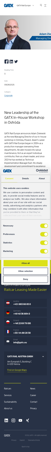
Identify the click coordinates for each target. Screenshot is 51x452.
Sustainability (10, 402)
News (32, 389)
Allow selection (25, 271)
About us (8, 408)
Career (33, 395)
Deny (25, 279)
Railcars (7, 389)
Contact (33, 402)
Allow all (25, 263)
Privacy (33, 408)
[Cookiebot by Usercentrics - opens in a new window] (36, 171)
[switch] (44, 234)
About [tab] (42, 178)
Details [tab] (25, 178)
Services (8, 395)
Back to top (25, 446)
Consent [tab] (9, 178)
